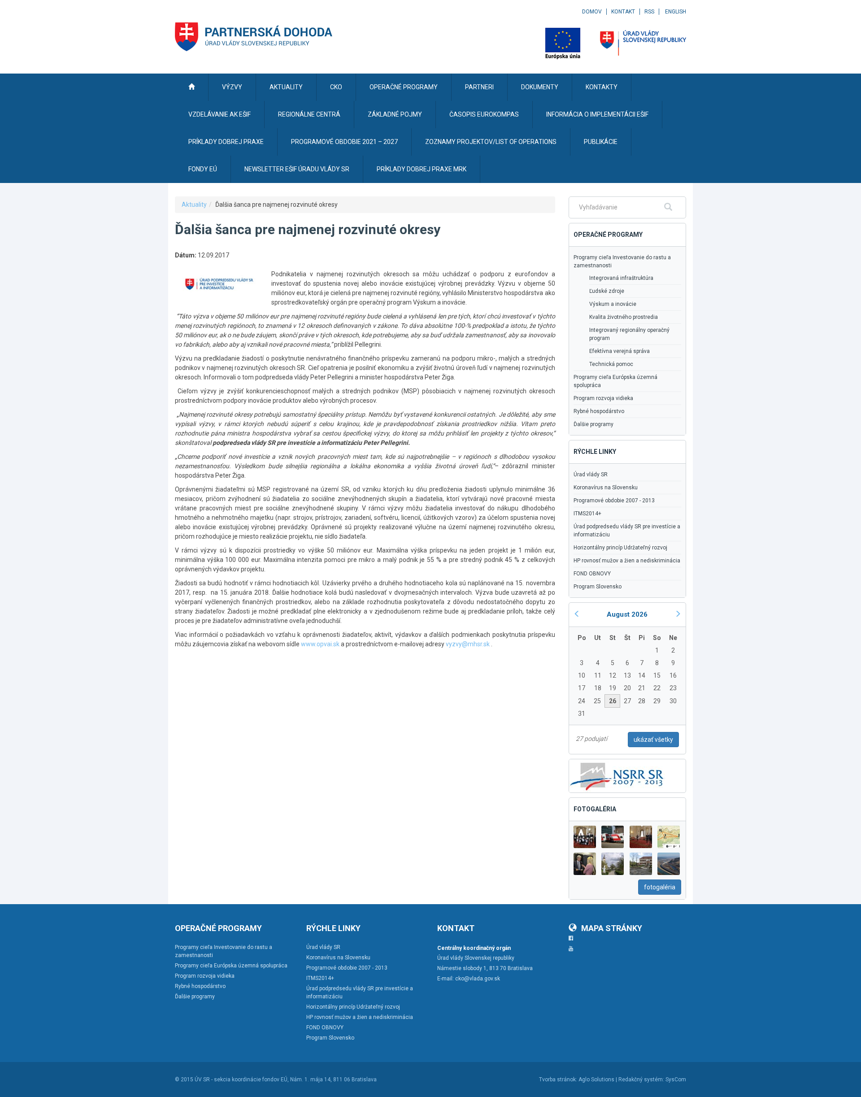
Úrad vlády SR (591, 474)
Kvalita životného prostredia (623, 317)
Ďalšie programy (593, 424)
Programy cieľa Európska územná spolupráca (615, 381)
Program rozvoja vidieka (603, 398)
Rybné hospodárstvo (599, 411)
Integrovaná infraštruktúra (621, 278)
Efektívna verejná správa (619, 351)
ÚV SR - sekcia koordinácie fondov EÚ (241, 1079)
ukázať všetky (653, 739)
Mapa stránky (611, 928)
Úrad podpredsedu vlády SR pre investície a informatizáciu (627, 530)
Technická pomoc (611, 364)
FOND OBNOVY (592, 573)
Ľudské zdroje (606, 291)
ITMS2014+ (587, 513)
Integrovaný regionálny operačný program (629, 334)
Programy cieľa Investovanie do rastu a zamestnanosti (622, 261)
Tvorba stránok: (558, 1079)
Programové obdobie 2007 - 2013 (614, 500)
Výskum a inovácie (612, 304)
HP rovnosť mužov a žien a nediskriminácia (627, 560)
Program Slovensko (598, 586)
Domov (592, 12)
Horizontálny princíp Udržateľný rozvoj (620, 547)
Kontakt (623, 12)
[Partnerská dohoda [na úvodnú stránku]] (254, 36)
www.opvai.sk (320, 644)
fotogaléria (659, 887)
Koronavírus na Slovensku (606, 487)
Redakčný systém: (641, 1079)
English (675, 12)
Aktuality (194, 204)
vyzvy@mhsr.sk (468, 644)
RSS (649, 12)
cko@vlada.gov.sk (477, 978)
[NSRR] (617, 775)
